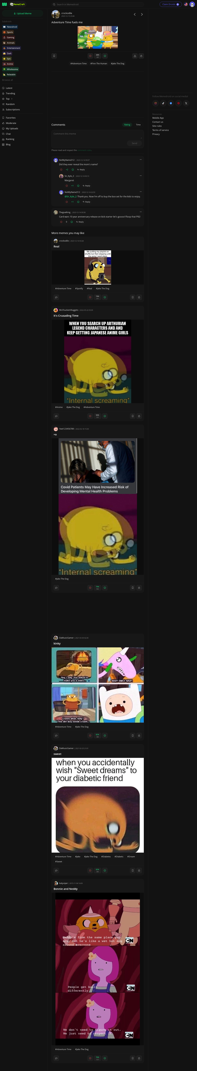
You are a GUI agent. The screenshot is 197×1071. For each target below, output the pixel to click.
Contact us (157, 121)
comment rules (84, 150)
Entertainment (11, 48)
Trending (10, 93)
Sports (8, 32)
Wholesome (10, 69)
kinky (57, 643)
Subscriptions (13, 109)
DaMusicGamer (66, 637)
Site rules (157, 125)
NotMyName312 (67, 160)
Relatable (9, 74)
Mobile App (158, 117)
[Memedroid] (4, 4)
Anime (8, 63)
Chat (8, 133)
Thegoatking (65, 212)
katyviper (63, 883)
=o (55, 434)
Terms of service (160, 130)
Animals (8, 42)
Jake (78, 856)
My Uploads (12, 128)
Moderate (11, 123)
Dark (7, 53)
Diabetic (119, 856)
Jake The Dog (118, 63)
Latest (9, 88)
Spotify (80, 288)
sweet (57, 754)
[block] (141, 56)
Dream (132, 856)
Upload (23, 13)
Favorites (11, 117)
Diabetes (107, 856)
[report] (135, 56)
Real (56, 246)
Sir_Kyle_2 (69, 176)
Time (138, 124)
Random (10, 104)
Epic (7, 58)
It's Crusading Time (66, 315)
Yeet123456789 (66, 428)
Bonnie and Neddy (66, 889)
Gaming (8, 37)
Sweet (59, 861)
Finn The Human (99, 63)
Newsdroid (10, 26)
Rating (127, 124)
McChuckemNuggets (68, 310)
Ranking (10, 139)
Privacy (156, 134)
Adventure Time (79, 63)
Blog (8, 144)
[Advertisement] (172, 50)
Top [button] (8, 98)
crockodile (66, 13)
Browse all (7, 79)
